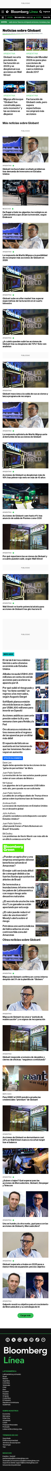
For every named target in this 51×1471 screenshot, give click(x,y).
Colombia (6, 1383)
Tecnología (7, 1445)
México (5, 1379)
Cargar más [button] (25, 1315)
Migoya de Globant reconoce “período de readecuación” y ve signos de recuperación (24, 1018)
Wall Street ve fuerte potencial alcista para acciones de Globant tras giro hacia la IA (23, 608)
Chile (4, 1387)
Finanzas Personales (10, 1425)
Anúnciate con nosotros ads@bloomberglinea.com (21, 1461)
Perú (4, 1389)
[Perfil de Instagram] (25, 1340)
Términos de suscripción (11, 1443)
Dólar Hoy (6, 1418)
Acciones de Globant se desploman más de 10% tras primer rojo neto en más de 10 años (24, 476)
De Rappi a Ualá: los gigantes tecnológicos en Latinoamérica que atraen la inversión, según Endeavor (25, 215)
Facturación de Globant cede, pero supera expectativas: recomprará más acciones (36, 107)
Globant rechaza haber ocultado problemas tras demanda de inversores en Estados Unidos (24, 171)
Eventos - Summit (9, 1456)
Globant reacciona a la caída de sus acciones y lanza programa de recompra (25, 395)
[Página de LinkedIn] (31, 1340)
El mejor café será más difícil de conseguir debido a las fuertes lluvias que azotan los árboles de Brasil (18, 875)
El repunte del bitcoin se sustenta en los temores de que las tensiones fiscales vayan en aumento (17, 748)
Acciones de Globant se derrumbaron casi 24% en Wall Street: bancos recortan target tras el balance (24, 1140)
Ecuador (6, 1392)
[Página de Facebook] (8, 1340)
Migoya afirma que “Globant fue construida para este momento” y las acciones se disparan (13, 107)
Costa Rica (7, 1398)
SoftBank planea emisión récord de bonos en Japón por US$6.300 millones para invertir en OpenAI (18, 706)
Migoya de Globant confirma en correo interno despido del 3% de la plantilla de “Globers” (25, 978)
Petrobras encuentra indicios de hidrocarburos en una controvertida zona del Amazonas (18, 930)
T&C (4, 1447)
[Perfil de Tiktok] (37, 1340)
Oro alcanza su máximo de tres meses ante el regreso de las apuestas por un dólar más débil (18, 734)
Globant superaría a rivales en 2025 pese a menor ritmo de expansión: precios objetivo (24, 1265)
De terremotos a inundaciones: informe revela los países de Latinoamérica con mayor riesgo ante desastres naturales (18, 890)
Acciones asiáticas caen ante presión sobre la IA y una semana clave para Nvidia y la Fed (18, 720)
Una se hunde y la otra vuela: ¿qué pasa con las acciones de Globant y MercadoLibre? (25, 1224)
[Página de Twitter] (14, 1340)
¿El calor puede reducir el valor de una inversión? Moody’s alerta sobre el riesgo (16, 917)
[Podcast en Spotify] (43, 1340)
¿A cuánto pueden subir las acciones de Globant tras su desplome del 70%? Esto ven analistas (25, 344)
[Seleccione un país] (7, 11)
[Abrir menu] (2, 11)
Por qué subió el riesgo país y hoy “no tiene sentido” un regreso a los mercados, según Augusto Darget (18, 692)
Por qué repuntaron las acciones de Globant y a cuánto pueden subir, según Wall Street (25, 557)
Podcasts (6, 1427)
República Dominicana (11, 1402)
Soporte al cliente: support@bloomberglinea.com (20, 1463)
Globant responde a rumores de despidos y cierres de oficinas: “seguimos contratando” (24, 1058)
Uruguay (6, 1396)
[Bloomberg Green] (26, 848)
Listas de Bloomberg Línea (12, 1429)
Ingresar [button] (46, 12)
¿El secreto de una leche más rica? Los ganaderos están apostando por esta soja (19, 904)
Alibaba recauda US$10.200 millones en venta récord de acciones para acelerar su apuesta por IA (18, 678)
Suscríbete (7, 1438)
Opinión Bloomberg (13, 758)
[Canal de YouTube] (20, 1340)
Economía (6, 1414)
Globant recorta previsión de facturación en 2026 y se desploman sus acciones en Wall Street (12, 66)
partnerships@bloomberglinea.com (15, 1458)
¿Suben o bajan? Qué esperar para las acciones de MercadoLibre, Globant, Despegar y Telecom (25, 1183)
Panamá (5, 1394)
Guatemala (6, 1405)
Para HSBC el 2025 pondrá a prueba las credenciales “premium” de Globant (22, 1098)
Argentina (6, 1381)
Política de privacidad (10, 1440)
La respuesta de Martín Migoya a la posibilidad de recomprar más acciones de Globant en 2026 (25, 258)
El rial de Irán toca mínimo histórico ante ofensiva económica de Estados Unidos (16, 665)
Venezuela (6, 1385)
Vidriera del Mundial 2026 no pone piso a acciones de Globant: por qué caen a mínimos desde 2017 (37, 64)
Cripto (5, 1423)
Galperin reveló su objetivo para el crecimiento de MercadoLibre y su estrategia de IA (25, 1305)
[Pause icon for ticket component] (2, 17)
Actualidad (6, 1420)
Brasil (5, 1376)
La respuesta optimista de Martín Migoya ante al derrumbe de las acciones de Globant (25, 435)
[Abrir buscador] (40, 11)
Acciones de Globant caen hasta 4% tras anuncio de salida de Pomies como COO (22, 517)
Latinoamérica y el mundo (12, 1374)
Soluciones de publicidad (12, 1465)
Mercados (6, 1416)
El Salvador (7, 1400)
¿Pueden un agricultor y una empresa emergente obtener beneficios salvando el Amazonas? (18, 861)
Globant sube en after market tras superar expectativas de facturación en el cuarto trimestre (23, 301)
